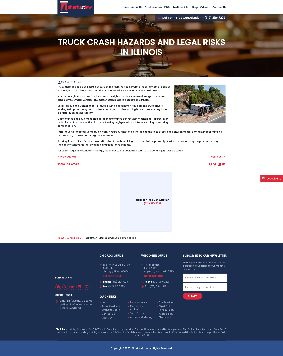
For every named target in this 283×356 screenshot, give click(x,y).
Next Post (217, 156)
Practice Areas (153, 7)
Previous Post (68, 156)
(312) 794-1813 (158, 286)
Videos (204, 7)
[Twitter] (215, 164)
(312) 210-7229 (119, 281)
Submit (192, 296)
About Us (136, 7)
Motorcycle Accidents (136, 308)
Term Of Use (137, 313)
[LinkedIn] (219, 164)
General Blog (73, 237)
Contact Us (219, 7)
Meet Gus (107, 317)
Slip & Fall (164, 306)
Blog (195, 7)
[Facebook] (210, 164)
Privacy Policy (166, 309)
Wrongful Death (111, 309)
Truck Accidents (111, 306)
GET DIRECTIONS (112, 276)
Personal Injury (138, 302)
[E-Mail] (224, 164)
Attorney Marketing (141, 317)
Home (125, 7)
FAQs (167, 7)
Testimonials (180, 7)
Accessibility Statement (166, 315)
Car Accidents (167, 302)
